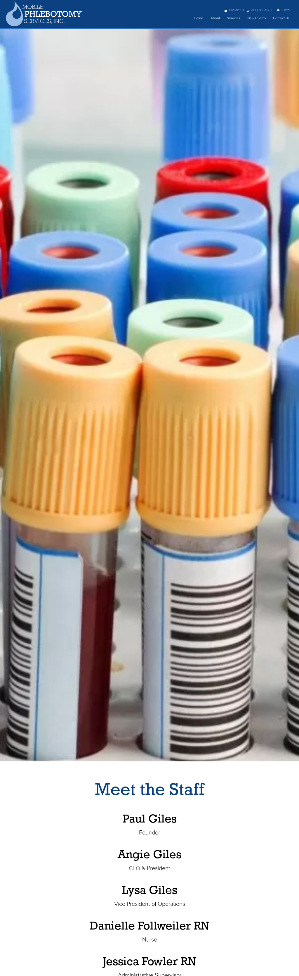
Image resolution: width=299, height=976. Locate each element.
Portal (285, 10)
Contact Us (236, 10)
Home (198, 18)
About (215, 18)
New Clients (256, 18)
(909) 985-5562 (261, 10)
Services (233, 18)
